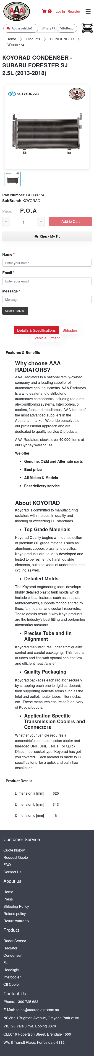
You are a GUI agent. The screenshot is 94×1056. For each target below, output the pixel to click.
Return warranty (16, 920)
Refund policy (14, 913)
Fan (6, 962)
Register (74, 11)
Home (8, 891)
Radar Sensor (14, 940)
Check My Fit (49, 236)
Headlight (11, 969)
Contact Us (12, 871)
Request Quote (15, 857)
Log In (60, 11)
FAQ (7, 864)
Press (8, 899)
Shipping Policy (16, 906)
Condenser (12, 955)
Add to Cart (70, 221)
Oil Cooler (11, 984)
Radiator (10, 948)
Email (7, 272)
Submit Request (15, 310)
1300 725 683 (27, 1001)
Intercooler (12, 977)
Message (10, 291)
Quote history (14, 850)
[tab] (36, 330)
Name (7, 254)
